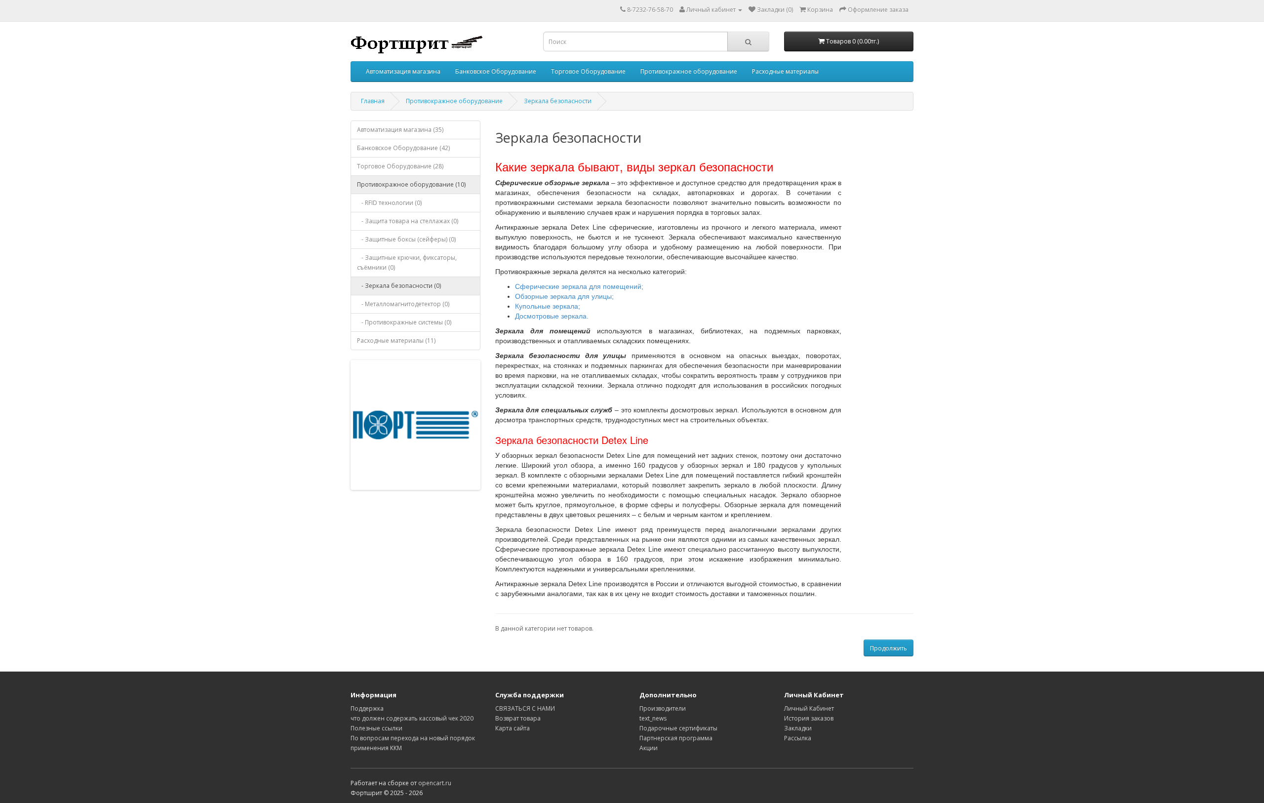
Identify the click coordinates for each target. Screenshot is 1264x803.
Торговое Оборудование (588, 71)
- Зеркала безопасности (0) (399, 285)
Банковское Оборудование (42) (403, 148)
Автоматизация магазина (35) (400, 129)
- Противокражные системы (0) (404, 322)
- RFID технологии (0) (389, 203)
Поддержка (367, 708)
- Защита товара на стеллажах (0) (407, 221)
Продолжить (888, 648)
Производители (662, 708)
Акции (648, 748)
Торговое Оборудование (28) (400, 166)
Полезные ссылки (376, 728)
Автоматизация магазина (403, 71)
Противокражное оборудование (688, 71)
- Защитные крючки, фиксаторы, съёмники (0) (407, 262)
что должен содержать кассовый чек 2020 (412, 718)
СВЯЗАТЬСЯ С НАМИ (525, 708)
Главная (373, 101)
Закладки (798, 728)
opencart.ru (434, 783)
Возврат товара (518, 718)
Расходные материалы (785, 71)
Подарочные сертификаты (678, 728)
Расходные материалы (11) (396, 340)
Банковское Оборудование (495, 71)
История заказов (808, 718)
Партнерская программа (675, 738)
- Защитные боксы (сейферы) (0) (406, 239)
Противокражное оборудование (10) (411, 184)
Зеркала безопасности (558, 101)
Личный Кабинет (809, 708)
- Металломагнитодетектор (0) (403, 304)
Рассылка (797, 738)
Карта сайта (512, 728)
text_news (653, 718)
